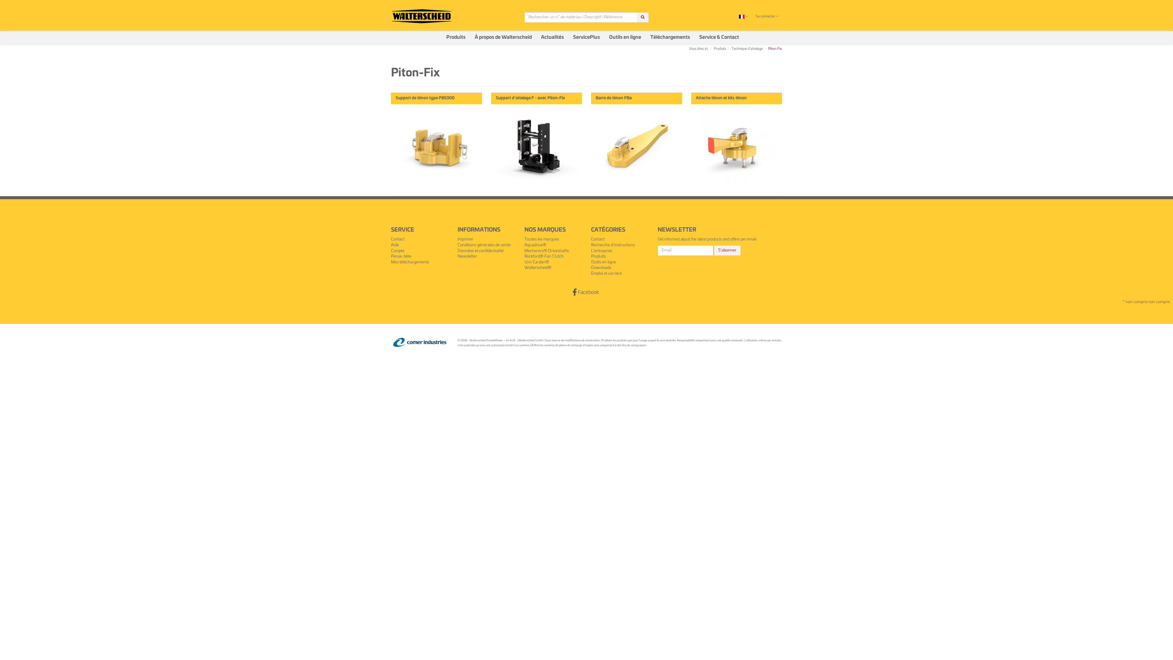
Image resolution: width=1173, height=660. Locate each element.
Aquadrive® (535, 245)
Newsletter (467, 256)
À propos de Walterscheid (503, 37)
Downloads (601, 268)
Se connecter (766, 16)
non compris (1159, 302)
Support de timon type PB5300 (425, 98)
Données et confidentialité (481, 251)
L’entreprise (601, 251)
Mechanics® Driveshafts (546, 251)
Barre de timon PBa (614, 98)
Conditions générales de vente (484, 245)
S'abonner (727, 250)
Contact (397, 239)
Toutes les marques (541, 239)
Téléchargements (670, 37)
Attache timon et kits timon (721, 98)
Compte (397, 251)
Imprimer (465, 239)
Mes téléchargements (410, 262)
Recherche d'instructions (613, 245)
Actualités (552, 37)
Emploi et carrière (606, 274)
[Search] (643, 18)
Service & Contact (719, 37)
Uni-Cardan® (536, 262)
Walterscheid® (537, 268)
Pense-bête (401, 256)
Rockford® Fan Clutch (544, 256)
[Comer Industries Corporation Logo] (419, 342)
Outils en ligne (625, 37)
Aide (395, 245)
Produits (456, 37)
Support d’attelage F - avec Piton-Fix (530, 98)
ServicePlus (586, 37)
